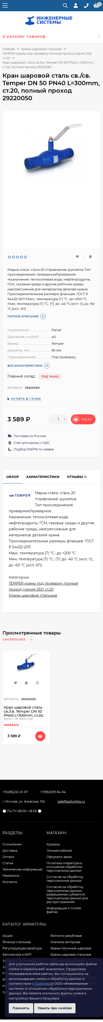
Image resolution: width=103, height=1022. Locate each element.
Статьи (7, 863)
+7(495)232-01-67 (15, 792)
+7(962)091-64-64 (53, 792)
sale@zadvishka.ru (71, 801)
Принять (21, 1008)
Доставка (9, 850)
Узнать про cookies (55, 1008)
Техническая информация (22, 869)
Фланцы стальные (16, 942)
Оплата (8, 857)
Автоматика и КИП (17, 954)
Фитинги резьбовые (66, 936)
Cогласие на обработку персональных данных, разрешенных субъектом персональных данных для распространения (67, 894)
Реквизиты (10, 875)
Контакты (9, 882)
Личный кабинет (59, 850)
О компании (12, 844)
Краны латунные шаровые (70, 948)
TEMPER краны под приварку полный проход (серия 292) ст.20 (43, 586)
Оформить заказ (59, 857)
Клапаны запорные (65, 942)
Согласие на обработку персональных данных (65, 878)
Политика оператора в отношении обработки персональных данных (64, 866)
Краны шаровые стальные (41, 49)
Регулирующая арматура (22, 948)
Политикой (44, 983)
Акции (7, 936)
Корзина (53, 844)
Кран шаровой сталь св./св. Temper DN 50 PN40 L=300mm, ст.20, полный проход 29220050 (24, 715)
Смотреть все (14, 639)
